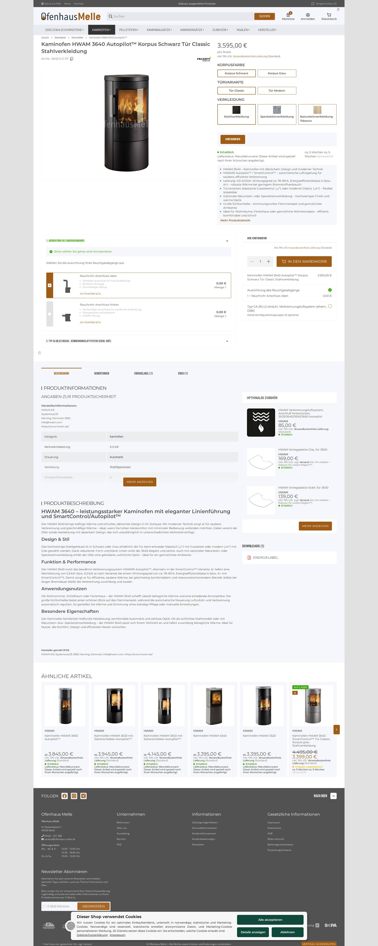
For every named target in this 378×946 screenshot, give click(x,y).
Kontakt (79, 3)
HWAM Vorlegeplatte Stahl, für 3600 (303, 483)
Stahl (113, 463)
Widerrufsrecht (276, 835)
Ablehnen (287, 932)
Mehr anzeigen (140, 477)
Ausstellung (123, 829)
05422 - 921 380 (53, 831)
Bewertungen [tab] (101, 369)
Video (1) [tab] (183, 369)
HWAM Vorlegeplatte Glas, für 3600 (302, 445)
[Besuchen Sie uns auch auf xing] (83, 792)
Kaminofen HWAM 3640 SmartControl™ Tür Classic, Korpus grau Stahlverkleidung (311, 736)
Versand (305, 457)
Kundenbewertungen (203, 835)
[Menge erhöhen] (268, 261)
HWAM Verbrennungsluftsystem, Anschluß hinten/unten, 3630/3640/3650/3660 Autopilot (301, 409)
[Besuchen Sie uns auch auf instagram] (74, 792)
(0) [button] (326, 3)
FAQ (119, 840)
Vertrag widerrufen (319, 940)
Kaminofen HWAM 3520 (259, 731)
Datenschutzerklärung (98, 886)
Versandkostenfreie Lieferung (250, 56)
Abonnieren (93, 902)
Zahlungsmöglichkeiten (205, 818)
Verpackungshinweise (279, 846)
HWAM (283, 417)
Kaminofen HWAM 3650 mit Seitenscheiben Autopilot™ (163, 733)
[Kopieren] (71, 59)
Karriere (121, 835)
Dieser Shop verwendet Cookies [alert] (109, 917)
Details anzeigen (253, 932)
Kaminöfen (77, 37)
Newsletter (198, 840)
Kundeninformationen (204, 829)
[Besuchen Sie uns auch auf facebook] (64, 792)
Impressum (274, 818)
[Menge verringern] (252, 261)
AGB (270, 829)
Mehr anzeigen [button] (315, 522)
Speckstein (124, 463)
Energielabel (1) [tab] (143, 369)
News (67, 3)
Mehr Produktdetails (235, 220)
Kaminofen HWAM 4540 (210, 731)
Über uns (122, 823)
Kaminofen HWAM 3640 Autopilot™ (108, 37)
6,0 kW (114, 442)
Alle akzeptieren (270, 920)
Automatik (116, 453)
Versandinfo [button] (325, 156)
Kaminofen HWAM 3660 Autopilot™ (61, 733)
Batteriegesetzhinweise (280, 840)
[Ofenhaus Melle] (70, 16)
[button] (267, 30)
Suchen (264, 16)
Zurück (45, 37)
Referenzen (123, 818)
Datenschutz (274, 823)
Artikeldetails (90, 293)
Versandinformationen (204, 823)
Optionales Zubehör (262, 393)
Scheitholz (116, 483)
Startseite (60, 37)
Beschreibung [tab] (61, 369)
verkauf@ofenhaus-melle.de (59, 835)
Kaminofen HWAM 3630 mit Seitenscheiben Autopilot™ (113, 733)
